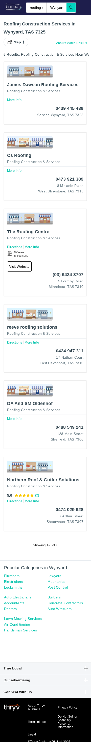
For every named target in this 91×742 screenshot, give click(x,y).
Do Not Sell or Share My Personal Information (68, 722)
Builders (54, 597)
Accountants (14, 603)
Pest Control (58, 587)
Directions (14, 247)
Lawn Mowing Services (23, 619)
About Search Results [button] (71, 43)
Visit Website (19, 266)
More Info (14, 100)
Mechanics (56, 582)
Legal (32, 734)
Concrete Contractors (65, 603)
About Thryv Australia (36, 707)
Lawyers (54, 576)
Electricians (13, 582)
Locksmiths (13, 587)
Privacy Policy (68, 707)
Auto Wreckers (60, 609)
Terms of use (37, 722)
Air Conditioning (17, 624)
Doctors (10, 609)
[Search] (71, 7)
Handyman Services (20, 630)
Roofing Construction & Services (33, 91)
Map (17, 42)
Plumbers (12, 576)
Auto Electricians (17, 597)
